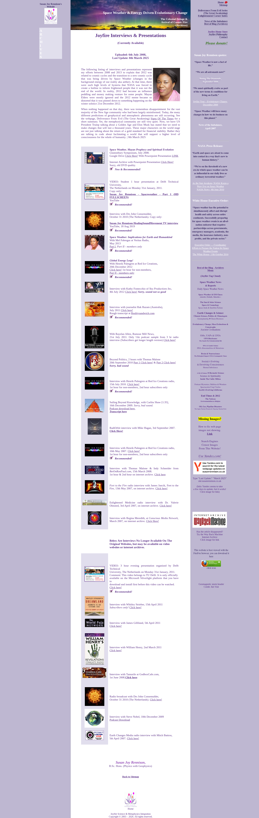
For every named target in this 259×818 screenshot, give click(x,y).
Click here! (116, 269)
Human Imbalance (210, 367)
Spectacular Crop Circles (210, 387)
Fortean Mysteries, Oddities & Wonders (210, 384)
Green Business (217, 318)
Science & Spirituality (210, 375)
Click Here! (131, 155)
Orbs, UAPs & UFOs (210, 335)
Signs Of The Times (162, 118)
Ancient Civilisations (210, 329)
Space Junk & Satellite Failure (210, 307)
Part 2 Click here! (166, 362)
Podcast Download (120, 719)
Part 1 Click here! (143, 362)
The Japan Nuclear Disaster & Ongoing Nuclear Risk (210, 409)
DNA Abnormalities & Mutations (210, 348)
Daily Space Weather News (210, 288)
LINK (175, 155)
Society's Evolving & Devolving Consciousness (210, 363)
